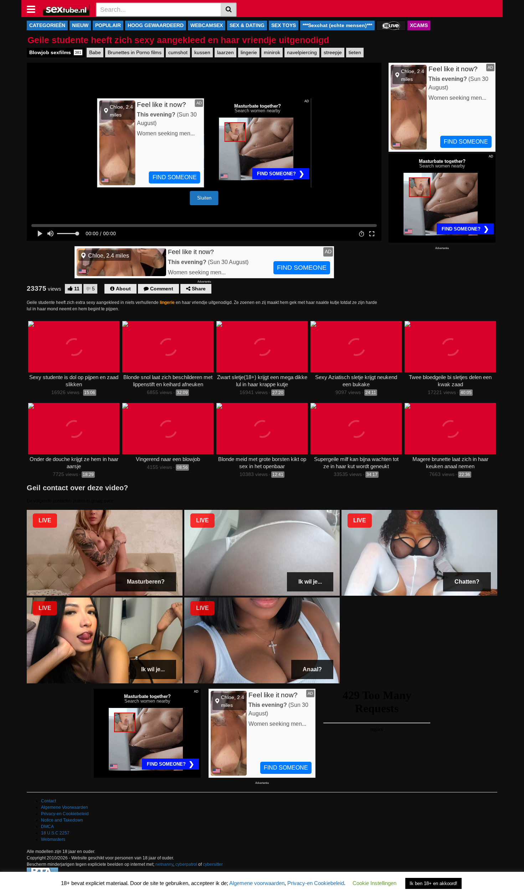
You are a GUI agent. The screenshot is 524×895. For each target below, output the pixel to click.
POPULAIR (108, 25)
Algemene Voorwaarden (64, 807)
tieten (355, 52)
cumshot (177, 52)
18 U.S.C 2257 (55, 833)
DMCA (47, 826)
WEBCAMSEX (206, 25)
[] (229, 9)
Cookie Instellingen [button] (374, 883)
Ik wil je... (310, 582)
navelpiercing (302, 52)
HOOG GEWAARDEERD (156, 25)
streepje (333, 52)
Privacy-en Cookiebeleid (65, 813)
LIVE (44, 520)
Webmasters (53, 839)
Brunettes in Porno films (134, 52)
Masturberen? (146, 582)
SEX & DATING (247, 25)
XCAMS (419, 25)
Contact (48, 800)
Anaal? (312, 669)
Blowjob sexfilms (55, 52)
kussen (202, 52)
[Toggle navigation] (34, 8)
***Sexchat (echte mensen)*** (337, 25)
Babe (95, 52)
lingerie (249, 52)
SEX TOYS (283, 25)
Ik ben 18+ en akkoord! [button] (433, 883)
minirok (272, 52)
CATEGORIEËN (47, 25)
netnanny (164, 864)
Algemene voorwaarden (256, 883)
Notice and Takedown (62, 820)
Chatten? (466, 582)
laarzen (225, 52)
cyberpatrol (186, 864)
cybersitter (213, 864)
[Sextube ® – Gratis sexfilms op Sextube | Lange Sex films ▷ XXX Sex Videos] (66, 9)
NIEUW (80, 25)
